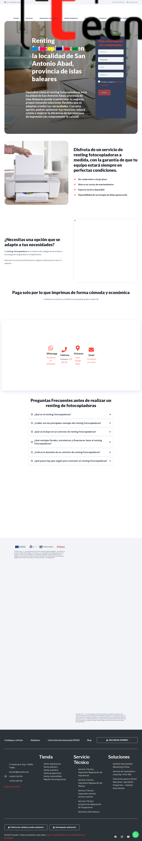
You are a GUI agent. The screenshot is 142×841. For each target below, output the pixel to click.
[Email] (91, 350)
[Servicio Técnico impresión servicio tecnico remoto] (76, 793)
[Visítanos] (78, 348)
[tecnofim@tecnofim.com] (6, 772)
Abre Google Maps (78, 360)
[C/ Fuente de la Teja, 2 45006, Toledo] (6, 766)
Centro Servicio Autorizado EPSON (63, 740)
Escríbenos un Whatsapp (51, 360)
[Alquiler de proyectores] (41, 779)
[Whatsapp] (51, 348)
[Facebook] (115, 837)
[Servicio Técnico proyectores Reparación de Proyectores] (76, 804)
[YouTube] (128, 837)
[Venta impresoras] (41, 763)
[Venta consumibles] (41, 776)
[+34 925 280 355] (6, 780)
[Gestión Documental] (110, 763)
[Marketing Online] (110, 766)
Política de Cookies (67, 835)
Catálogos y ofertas (13, 740)
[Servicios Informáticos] (76, 811)
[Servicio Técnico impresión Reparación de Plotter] (76, 782)
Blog (89, 740)
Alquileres (35, 740)
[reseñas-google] (13, 789)
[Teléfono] (64, 350)
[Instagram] (122, 837)
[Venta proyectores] (41, 773)
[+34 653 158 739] (6, 776)
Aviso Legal (52, 835)
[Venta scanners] (41, 770)
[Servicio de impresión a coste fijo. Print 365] (110, 772)
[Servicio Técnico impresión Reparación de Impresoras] (76, 772)
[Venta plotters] (41, 766)
